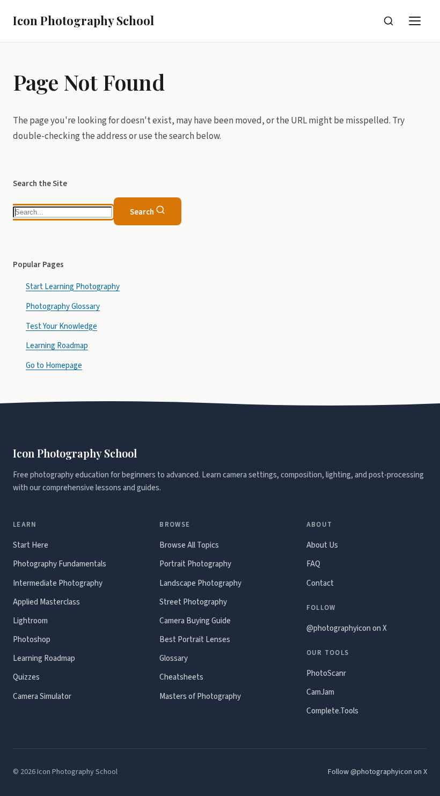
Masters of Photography (200, 696)
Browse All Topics (189, 545)
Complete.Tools (332, 711)
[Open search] (388, 21)
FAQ (313, 564)
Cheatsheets (181, 677)
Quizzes (26, 677)
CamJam (320, 692)
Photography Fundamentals (59, 564)
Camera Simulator (42, 696)
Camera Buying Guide (195, 621)
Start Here (30, 545)
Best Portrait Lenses (194, 639)
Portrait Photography (195, 564)
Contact (320, 583)
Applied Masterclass (46, 602)
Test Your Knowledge (61, 326)
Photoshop (31, 639)
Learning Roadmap (57, 345)
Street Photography (193, 602)
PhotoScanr (326, 673)
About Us (322, 545)
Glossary (173, 658)
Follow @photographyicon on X (377, 771)
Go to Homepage (54, 365)
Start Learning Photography (73, 286)
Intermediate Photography (57, 583)
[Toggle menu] (415, 21)
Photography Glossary (63, 306)
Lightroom (30, 621)
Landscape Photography (200, 583)
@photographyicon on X (346, 628)
